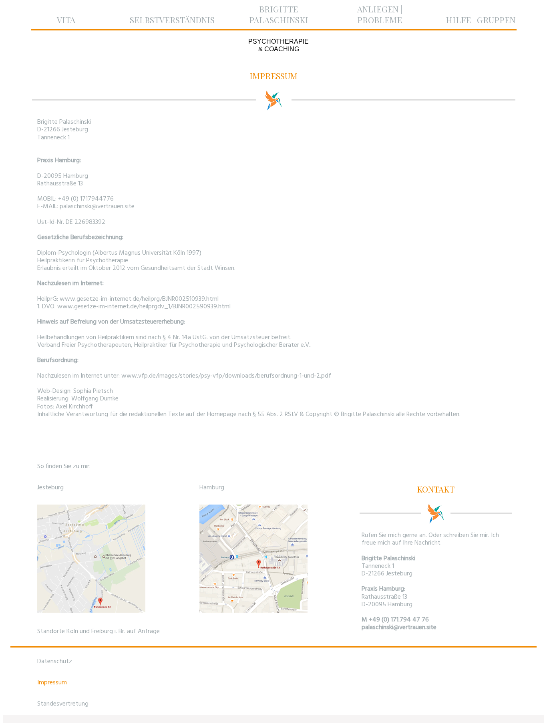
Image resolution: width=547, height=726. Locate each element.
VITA (66, 19)
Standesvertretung (62, 704)
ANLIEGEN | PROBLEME (379, 14)
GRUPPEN (496, 19)
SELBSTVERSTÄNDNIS (172, 19)
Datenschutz (54, 661)
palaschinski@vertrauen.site (399, 627)
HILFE (458, 19)
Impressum (52, 683)
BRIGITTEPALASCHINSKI (278, 14)
